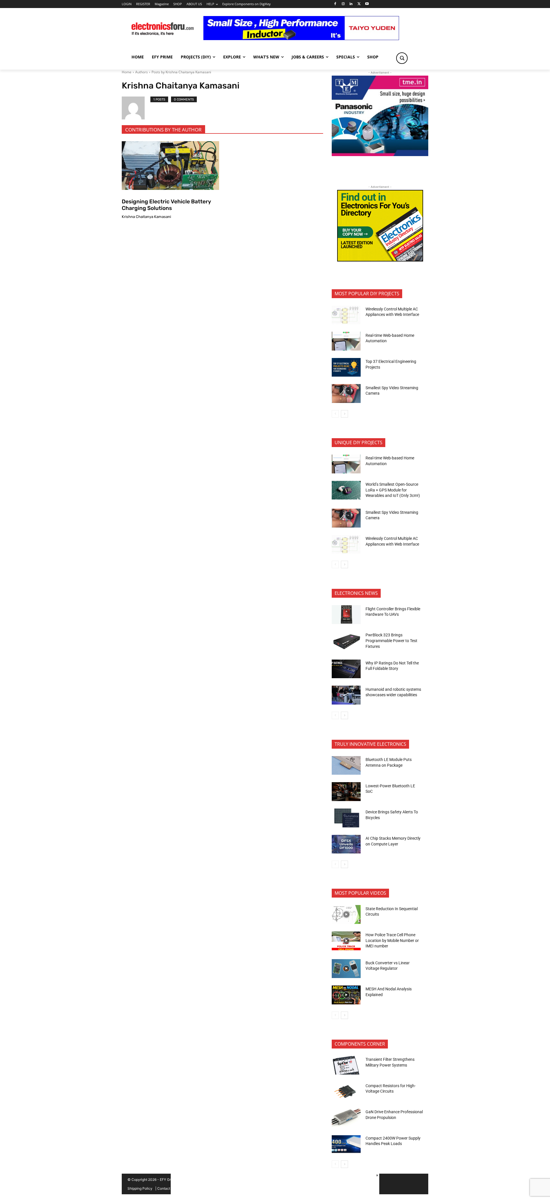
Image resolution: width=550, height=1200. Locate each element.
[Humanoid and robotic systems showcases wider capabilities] (346, 695)
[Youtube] (367, 4)
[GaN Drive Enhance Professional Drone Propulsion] (346, 1117)
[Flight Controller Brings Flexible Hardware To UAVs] (346, 614)
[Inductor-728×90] (301, 38)
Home (126, 72)
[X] (359, 4)
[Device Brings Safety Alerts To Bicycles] (346, 817)
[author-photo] (136, 108)
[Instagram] (343, 4)
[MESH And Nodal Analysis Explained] (346, 994)
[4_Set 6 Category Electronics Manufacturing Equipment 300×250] (380, 259)
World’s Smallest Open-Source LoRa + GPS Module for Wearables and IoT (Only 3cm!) (393, 490)
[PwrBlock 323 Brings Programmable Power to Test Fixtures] (346, 641)
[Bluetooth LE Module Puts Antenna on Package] (346, 765)
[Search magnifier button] (402, 58)
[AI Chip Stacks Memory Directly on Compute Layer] (346, 844)
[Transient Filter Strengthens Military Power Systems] (346, 1065)
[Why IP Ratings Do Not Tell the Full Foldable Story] (346, 669)
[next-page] (344, 414)
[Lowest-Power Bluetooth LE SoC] (346, 791)
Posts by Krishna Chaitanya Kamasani (181, 72)
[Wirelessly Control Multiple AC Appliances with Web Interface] (346, 315)
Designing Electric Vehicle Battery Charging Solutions (166, 204)
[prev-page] (335, 414)
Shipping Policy (139, 1188)
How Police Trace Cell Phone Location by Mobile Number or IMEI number (392, 940)
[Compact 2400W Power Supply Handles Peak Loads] (346, 1144)
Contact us (166, 1188)
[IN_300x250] (380, 154)
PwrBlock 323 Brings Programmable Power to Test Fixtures (391, 640)
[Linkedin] (351, 4)
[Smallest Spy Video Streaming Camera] (346, 393)
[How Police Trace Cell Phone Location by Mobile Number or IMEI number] (346, 940)
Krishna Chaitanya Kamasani (146, 217)
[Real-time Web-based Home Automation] (346, 341)
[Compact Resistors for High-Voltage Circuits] (346, 1091)
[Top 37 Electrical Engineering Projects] (346, 367)
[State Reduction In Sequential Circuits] (346, 914)
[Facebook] (335, 4)
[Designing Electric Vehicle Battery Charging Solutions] (170, 165)
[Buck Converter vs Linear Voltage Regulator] (346, 968)
